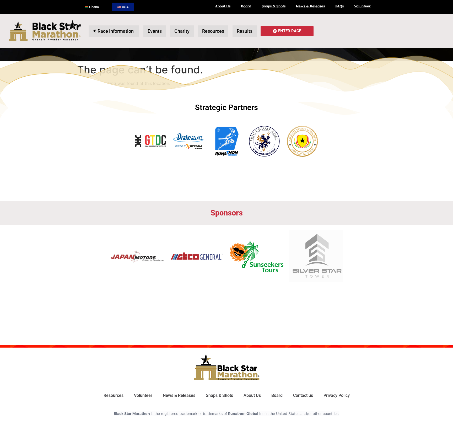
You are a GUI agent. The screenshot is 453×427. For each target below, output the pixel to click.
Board (246, 6)
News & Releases (310, 6)
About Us (222, 6)
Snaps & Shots (273, 6)
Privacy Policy (336, 395)
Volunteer (362, 6)
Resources (113, 395)
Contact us (303, 395)
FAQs (339, 6)
